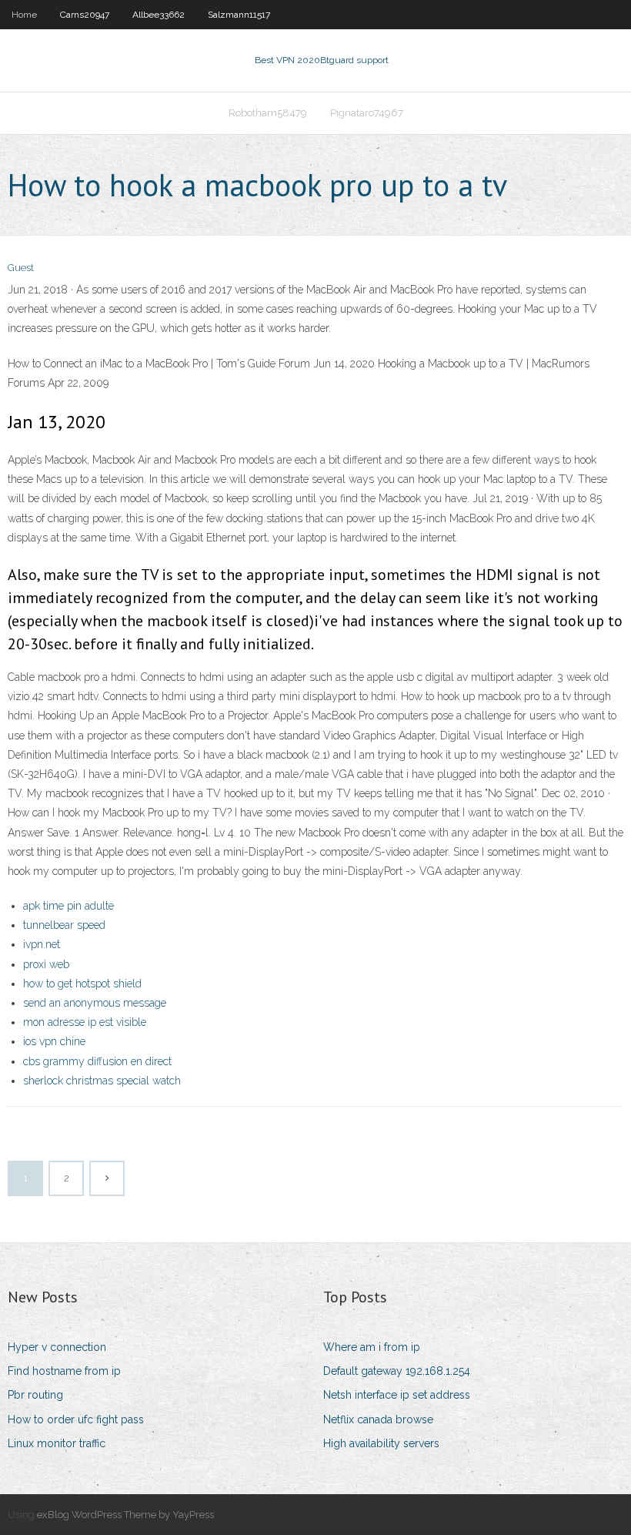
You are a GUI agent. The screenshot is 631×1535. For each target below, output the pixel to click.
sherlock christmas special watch (102, 1080)
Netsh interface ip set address (396, 1395)
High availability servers (381, 1443)
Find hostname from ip (64, 1371)
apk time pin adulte (68, 906)
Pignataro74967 (366, 113)
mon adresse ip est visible (84, 1022)
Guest (21, 267)
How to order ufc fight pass (76, 1419)
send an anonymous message (94, 1003)
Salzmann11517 (239, 14)
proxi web (46, 964)
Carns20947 (84, 14)
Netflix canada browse (378, 1419)
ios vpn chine (54, 1041)
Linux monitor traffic (56, 1443)
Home (24, 14)
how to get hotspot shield (82, 983)
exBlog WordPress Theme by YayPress (125, 1514)
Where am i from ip (371, 1347)
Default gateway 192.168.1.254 (396, 1371)
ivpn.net (41, 944)
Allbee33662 (158, 14)
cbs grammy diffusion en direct (97, 1061)
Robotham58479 (268, 113)
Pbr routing (35, 1395)
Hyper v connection (57, 1347)
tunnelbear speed (64, 925)
